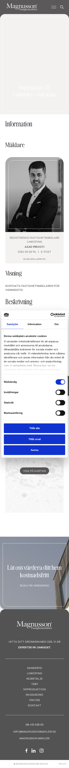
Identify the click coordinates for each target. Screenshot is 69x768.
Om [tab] (56, 324)
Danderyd (34, 668)
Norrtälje (34, 679)
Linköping (34, 673)
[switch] (60, 392)
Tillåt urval (34, 439)
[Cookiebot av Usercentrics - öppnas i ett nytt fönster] (50, 315)
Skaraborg (34, 695)
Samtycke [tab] (12, 324)
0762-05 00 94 (27, 252)
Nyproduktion (34, 689)
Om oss (34, 700)
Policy (62, 764)
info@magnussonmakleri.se (34, 732)
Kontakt (34, 705)
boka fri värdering (34, 585)
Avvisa (34, 450)
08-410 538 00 (35, 725)
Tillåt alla (34, 428)
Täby (34, 684)
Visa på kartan (34, 471)
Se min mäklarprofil (34, 259)
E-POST (46, 252)
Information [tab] (34, 324)
